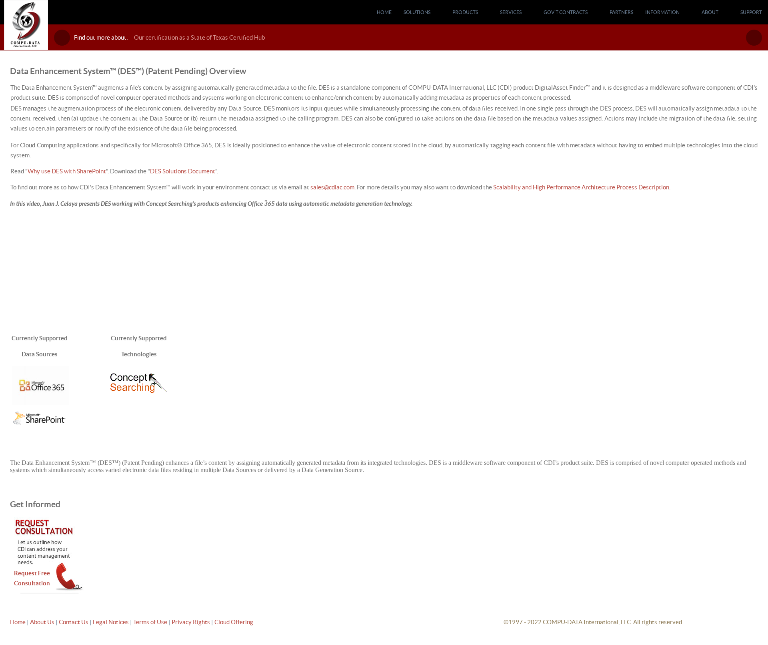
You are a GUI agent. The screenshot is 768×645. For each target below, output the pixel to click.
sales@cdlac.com (332, 187)
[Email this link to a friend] (755, 69)
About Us (42, 622)
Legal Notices (111, 622)
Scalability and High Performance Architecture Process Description (581, 187)
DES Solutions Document (182, 171)
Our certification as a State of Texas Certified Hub (199, 37)
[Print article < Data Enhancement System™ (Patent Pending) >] (746, 69)
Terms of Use (150, 622)
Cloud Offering (233, 622)
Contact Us (74, 622)
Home (18, 622)
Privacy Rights (191, 622)
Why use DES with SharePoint (67, 171)
